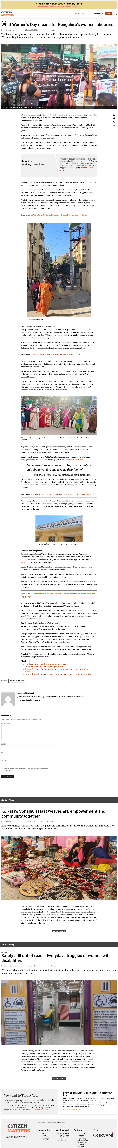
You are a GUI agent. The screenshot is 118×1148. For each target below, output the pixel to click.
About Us (45, 1133)
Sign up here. (61, 1122)
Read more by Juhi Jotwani (28, 700)
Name (4, 744)
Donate (108, 14)
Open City (63, 1140)
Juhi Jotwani (9, 30)
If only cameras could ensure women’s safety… (46, 664)
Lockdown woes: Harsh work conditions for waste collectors (55, 355)
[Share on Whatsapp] (114, 122)
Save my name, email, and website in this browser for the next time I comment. (27, 769)
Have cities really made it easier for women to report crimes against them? (59, 674)
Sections (85, 14)
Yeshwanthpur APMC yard (72, 460)
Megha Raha (9, 821)
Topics (75, 14)
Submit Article (97, 14)
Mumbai (4, 952)
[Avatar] (8, 699)
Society (51, 30)
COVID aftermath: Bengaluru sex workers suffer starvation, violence (59, 215)
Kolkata (3, 808)
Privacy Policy (82, 1133)
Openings (45, 1139)
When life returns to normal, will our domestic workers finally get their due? (62, 494)
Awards (44, 1137)
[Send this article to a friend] (114, 115)
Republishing (81, 1139)
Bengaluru (4, 21)
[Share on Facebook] (114, 126)
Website (4, 760)
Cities (65, 14)
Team (44, 1135)
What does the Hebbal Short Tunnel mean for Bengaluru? (59, 7)
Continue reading (59, 931)
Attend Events (64, 1135)
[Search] (116, 14)
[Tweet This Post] (114, 118)
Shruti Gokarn (10, 966)
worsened (25, 562)
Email (4, 752)
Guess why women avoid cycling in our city (45, 667)
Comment (5, 724)
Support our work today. (39, 1110)
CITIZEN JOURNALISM (17, 681)
